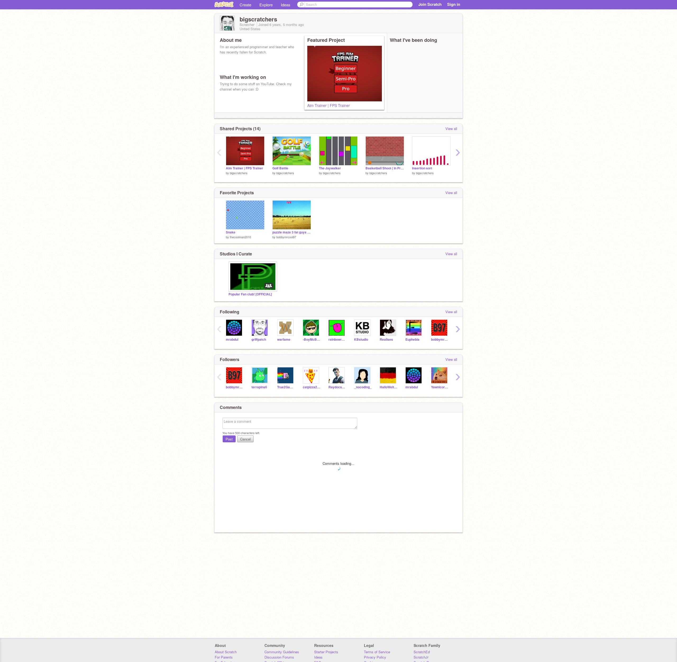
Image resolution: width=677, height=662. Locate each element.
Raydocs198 (337, 387)
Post (229, 439)
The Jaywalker (330, 168)
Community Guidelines (281, 651)
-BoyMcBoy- (312, 339)
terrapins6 (259, 387)
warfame (283, 339)
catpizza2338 (312, 387)
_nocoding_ (363, 387)
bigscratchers (239, 173)
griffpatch (258, 339)
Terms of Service (377, 651)
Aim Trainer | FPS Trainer (328, 105)
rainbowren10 (337, 339)
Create (245, 4)
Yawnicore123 (440, 387)
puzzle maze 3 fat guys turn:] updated (291, 232)
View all (451, 128)
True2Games (286, 387)
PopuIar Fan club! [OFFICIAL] (250, 294)
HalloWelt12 (388, 387)
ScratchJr (421, 657)
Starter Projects (326, 651)
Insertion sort (422, 168)
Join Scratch (430, 4)
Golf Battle (280, 168)
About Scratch (226, 651)
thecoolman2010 (240, 237)
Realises (386, 339)
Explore (266, 4)
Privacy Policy (375, 657)
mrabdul (232, 339)
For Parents (224, 657)
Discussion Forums (279, 657)
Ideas (285, 4)
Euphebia (412, 339)
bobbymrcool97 (286, 237)
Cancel (245, 439)
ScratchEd (422, 651)
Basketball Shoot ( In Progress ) (384, 168)
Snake (230, 232)
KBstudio (361, 339)
